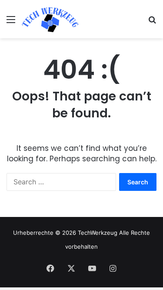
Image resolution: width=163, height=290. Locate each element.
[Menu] (11, 22)
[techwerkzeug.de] (50, 19)
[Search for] (152, 22)
